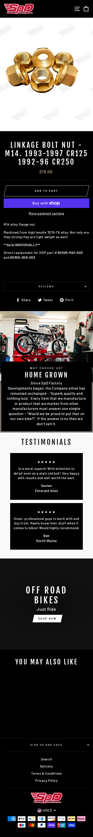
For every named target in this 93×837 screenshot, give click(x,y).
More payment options (46, 213)
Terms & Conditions (46, 773)
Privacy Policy (46, 780)
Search (46, 759)
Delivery (46, 766)
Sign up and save (46, 744)
